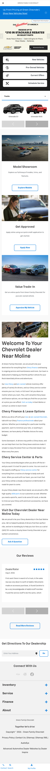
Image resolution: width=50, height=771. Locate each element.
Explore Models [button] (25, 188)
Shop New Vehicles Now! (15, 13)
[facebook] (32, 674)
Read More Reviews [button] (25, 626)
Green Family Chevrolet (33, 732)
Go (44, 653)
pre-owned (21, 384)
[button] (19, 49)
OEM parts (16, 494)
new (26, 417)
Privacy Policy (8, 738)
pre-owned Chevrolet (39, 417)
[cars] (18, 674)
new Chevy (9, 384)
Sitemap (30, 738)
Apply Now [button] (25, 248)
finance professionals (25, 421)
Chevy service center (29, 470)
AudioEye (25, 743)
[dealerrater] (25, 674)
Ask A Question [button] (15, 542)
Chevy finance (32, 368)
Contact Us (20, 738)
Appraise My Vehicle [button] (25, 308)
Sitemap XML (41, 738)
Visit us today (27, 402)
